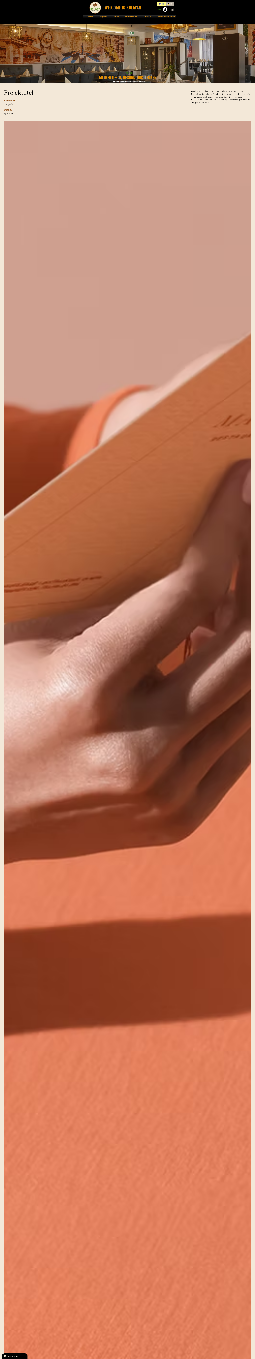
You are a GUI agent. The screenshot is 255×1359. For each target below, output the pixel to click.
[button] (172, 9)
